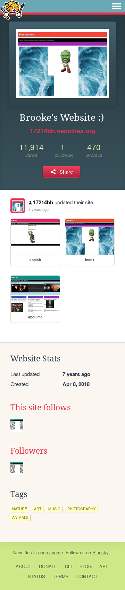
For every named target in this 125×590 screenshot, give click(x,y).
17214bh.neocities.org (62, 130)
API (103, 566)
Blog (86, 566)
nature (19, 508)
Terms (61, 576)
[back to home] (12, 9)
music (54, 508)
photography (81, 508)
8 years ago (38, 209)
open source (50, 552)
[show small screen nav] (116, 6)
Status (36, 576)
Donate (48, 566)
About (23, 566)
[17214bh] (18, 206)
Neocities (22, 552)
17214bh (43, 202)
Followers (28, 450)
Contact (87, 576)
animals (20, 517)
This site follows (40, 407)
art (37, 508)
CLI (68, 566)
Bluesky (100, 552)
